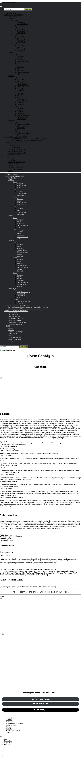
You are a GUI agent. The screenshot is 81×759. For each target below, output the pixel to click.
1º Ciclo (11, 18)
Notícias (9, 729)
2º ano (15, 27)
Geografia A (21, 128)
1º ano (15, 20)
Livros (10, 165)
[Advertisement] (40, 616)
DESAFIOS (23, 592)
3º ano (15, 34)
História (20, 88)
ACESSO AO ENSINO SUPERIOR (15, 142)
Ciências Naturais (23, 61)
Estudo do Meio (22, 24)
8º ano (15, 92)
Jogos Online (13, 163)
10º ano (15, 122)
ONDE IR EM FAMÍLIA (54, 592)
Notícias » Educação (15, 167)
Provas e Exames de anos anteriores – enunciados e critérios (30, 138)
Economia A (21, 126)
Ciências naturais (23, 86)
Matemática (21, 25)
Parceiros (7, 744)
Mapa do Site (8, 743)
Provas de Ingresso (15, 147)
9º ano (15, 106)
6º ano (15, 65)
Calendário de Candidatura (17, 153)
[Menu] (1, 6)
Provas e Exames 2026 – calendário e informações (26, 140)
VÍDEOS (66, 592)
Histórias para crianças (16, 162)
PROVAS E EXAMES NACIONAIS (15, 137)
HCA (18, 129)
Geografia (20, 90)
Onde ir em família (15, 169)
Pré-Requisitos (13, 146)
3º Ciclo (11, 76)
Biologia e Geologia (24, 124)
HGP (18, 63)
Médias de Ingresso (15, 151)
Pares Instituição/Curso (16, 149)
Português (20, 22)
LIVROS (43, 592)
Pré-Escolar (12, 17)
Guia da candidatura (15, 155)
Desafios (11, 160)
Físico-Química (22, 85)
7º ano (15, 77)
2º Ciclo (11, 52)
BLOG (6, 156)
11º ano (15, 131)
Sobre (6, 739)
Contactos (8, 741)
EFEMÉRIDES (33, 592)
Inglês (19, 38)
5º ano (15, 54)
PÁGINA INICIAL (10, 13)
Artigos (11, 158)
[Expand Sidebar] (1, 598)
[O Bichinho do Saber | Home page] (8, 2)
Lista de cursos (13, 144)
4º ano (15, 43)
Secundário (12, 120)
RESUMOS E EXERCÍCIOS (13, 15)
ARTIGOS (15, 592)
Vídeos (10, 171)
